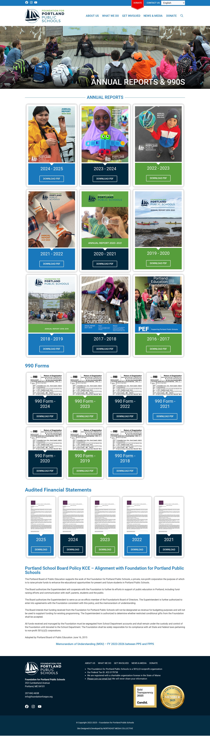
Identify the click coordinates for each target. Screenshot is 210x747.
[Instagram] (33, 706)
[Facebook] (27, 706)
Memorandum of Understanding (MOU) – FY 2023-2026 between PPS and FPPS (105, 644)
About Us (92, 15)
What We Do (110, 15)
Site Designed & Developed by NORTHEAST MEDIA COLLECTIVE (105, 728)
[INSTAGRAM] (31, 3)
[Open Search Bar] (182, 16)
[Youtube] (39, 706)
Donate (138, 3)
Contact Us (153, 3)
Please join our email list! (99, 678)
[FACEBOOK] (26, 3)
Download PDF (45, 416)
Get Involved (131, 15)
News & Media (153, 15)
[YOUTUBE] (35, 3)
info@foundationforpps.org (39, 696)
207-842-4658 (32, 693)
